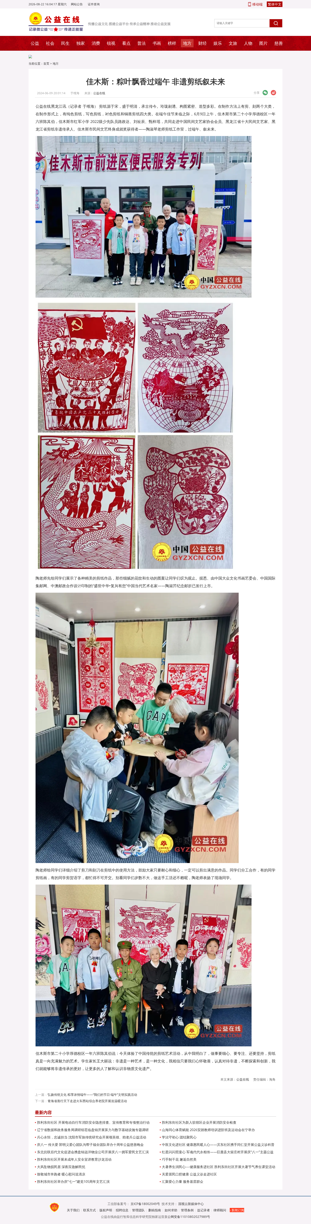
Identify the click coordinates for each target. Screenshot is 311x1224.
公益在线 (99, 93)
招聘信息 (122, 1210)
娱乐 (217, 43)
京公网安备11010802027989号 (187, 1216)
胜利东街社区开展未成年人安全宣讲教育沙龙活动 (74, 1159)
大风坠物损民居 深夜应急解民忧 (61, 1166)
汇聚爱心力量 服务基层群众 (182, 1181)
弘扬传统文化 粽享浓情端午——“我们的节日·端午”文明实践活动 (92, 1094)
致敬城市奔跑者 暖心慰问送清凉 (61, 1174)
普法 (141, 43)
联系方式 (89, 1210)
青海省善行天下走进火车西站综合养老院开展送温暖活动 (87, 1101)
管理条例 (187, 1210)
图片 (263, 43)
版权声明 (105, 1210)
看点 (126, 43)
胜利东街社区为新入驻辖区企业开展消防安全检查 (199, 1122)
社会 (50, 43)
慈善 (278, 43)
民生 (65, 43)
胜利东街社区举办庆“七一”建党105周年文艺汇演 (73, 1181)
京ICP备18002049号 (145, 1204)
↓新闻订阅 (237, 1210)
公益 (35, 43)
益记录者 (203, 1210)
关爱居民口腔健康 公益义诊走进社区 (189, 1174)
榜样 (172, 43)
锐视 (111, 43)
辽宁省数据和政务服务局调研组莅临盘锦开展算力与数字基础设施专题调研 (93, 1129)
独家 (80, 43)
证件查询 (94, 4)
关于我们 (73, 1210)
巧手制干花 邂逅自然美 (179, 1159)
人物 (248, 43)
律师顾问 (219, 1210)
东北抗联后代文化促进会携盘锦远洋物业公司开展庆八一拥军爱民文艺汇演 (93, 1152)
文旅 (233, 43)
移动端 (257, 4)
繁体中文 (274, 4)
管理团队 (138, 1210)
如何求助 (171, 1210)
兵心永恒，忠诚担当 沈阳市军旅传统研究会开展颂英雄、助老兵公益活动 (91, 1137)
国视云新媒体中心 (191, 1204)
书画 (157, 43)
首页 (46, 63)
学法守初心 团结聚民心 (179, 1137)
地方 (187, 43)
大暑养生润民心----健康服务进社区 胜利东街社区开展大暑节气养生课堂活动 (218, 1166)
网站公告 (77, 4)
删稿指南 (154, 1210)
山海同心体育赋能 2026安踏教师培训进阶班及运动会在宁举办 (208, 1129)
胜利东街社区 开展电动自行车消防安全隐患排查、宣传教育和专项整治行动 (93, 1122)
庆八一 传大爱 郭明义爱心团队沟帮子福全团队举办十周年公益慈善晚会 (90, 1144)
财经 (202, 43)
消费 (96, 43)
